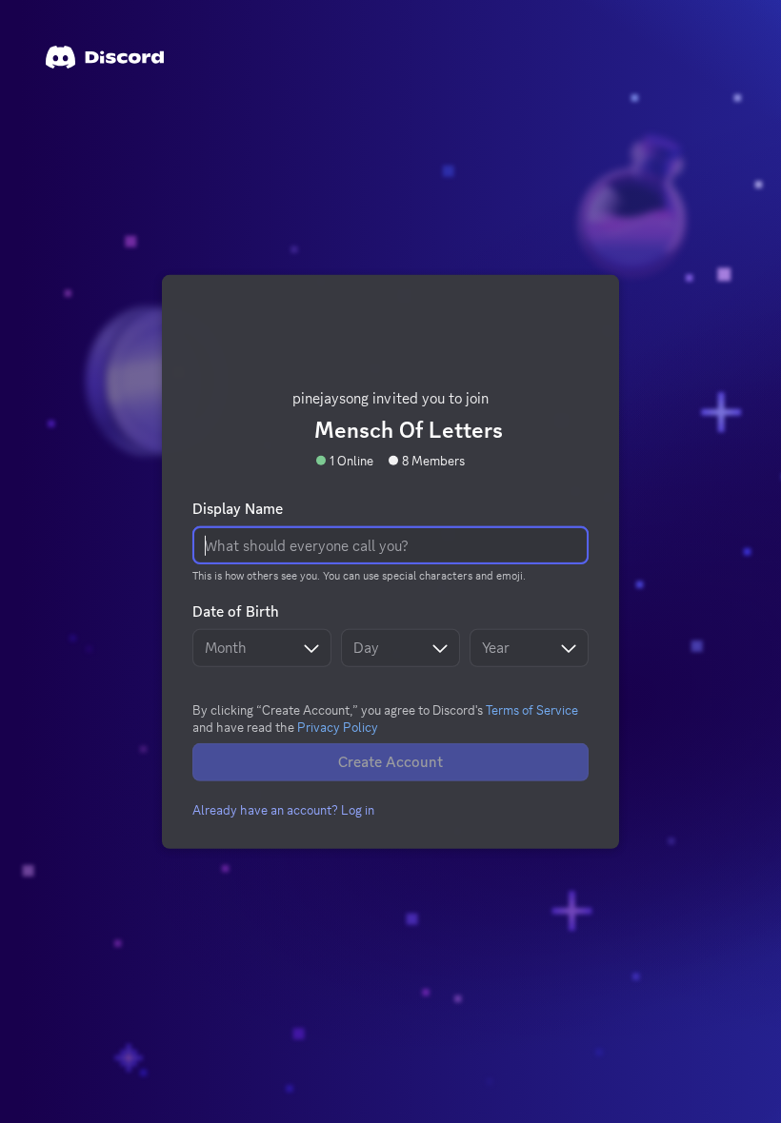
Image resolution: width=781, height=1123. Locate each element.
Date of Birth (235, 611)
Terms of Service (532, 710)
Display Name (237, 509)
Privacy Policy (337, 727)
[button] (283, 809)
